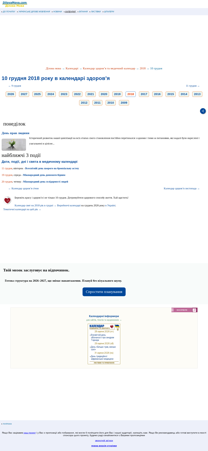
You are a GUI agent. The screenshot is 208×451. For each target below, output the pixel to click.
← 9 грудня (14, 85)
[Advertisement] (97, 41)
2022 (77, 94)
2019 (117, 94)
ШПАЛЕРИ (109, 12)
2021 (90, 94)
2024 (50, 94)
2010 (110, 102)
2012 (84, 102)
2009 (124, 102)
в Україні (110, 205)
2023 (64, 94)
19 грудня (7, 175)
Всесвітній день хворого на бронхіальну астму (52, 168)
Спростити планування (104, 292)
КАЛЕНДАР (70, 12)
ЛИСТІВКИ (96, 12)
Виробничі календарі (68, 205)
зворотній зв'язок (104, 440)
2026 (10, 94)
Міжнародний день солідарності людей (45, 181)
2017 (144, 94)
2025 (37, 94)
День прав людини (15, 133)
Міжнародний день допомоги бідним (44, 175)
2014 (184, 94)
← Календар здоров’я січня (23, 188)
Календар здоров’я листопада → (182, 188)
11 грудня (7, 168)
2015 (170, 94)
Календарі (72, 68)
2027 (24, 94)
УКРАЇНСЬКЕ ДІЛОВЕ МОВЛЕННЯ (34, 12)
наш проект (30, 432)
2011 (97, 102)
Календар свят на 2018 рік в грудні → (35, 205)
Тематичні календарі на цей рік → (22, 209)
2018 (143, 68)
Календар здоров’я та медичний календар (109, 68)
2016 (157, 94)
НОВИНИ (57, 12)
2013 (197, 94)
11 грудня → (193, 85)
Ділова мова (53, 68)
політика (7, 424)
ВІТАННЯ (83, 12)
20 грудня (7, 181)
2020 (104, 94)
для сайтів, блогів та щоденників (104, 320)
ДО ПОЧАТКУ (9, 12)
